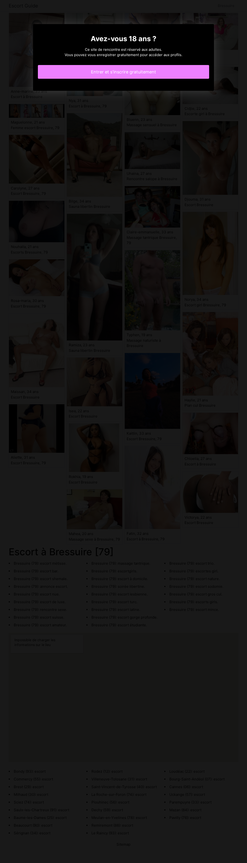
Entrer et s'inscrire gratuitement (123, 71)
